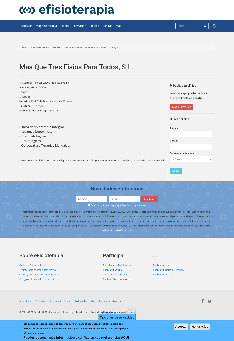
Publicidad (65, 301)
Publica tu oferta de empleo (168, 269)
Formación (79, 26)
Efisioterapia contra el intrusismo (37, 269)
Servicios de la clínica (183, 153)
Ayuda (53, 301)
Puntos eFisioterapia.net (116, 279)
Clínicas (107, 26)
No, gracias (200, 326)
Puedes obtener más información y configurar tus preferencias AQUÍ (76, 337)
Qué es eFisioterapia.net (32, 265)
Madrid (69, 47)
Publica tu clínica (162, 274)
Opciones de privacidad (117, 317)
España (57, 47)
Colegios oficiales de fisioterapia (37, 279)
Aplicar (176, 170)
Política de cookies (85, 301)
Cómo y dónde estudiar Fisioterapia (39, 274)
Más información (181, 107)
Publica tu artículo (113, 269)
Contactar (40, 301)
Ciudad (174, 140)
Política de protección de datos (117, 230)
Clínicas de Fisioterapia (35, 47)
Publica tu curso (162, 265)
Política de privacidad (110, 301)
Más (119, 26)
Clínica (174, 128)
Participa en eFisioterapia (117, 265)
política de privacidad (135, 205)
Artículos (26, 26)
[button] (214, 26)
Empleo (94, 26)
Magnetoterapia (46, 26)
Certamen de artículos (115, 274)
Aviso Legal (25, 301)
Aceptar (181, 326)
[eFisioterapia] (66, 9)
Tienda (64, 26)
